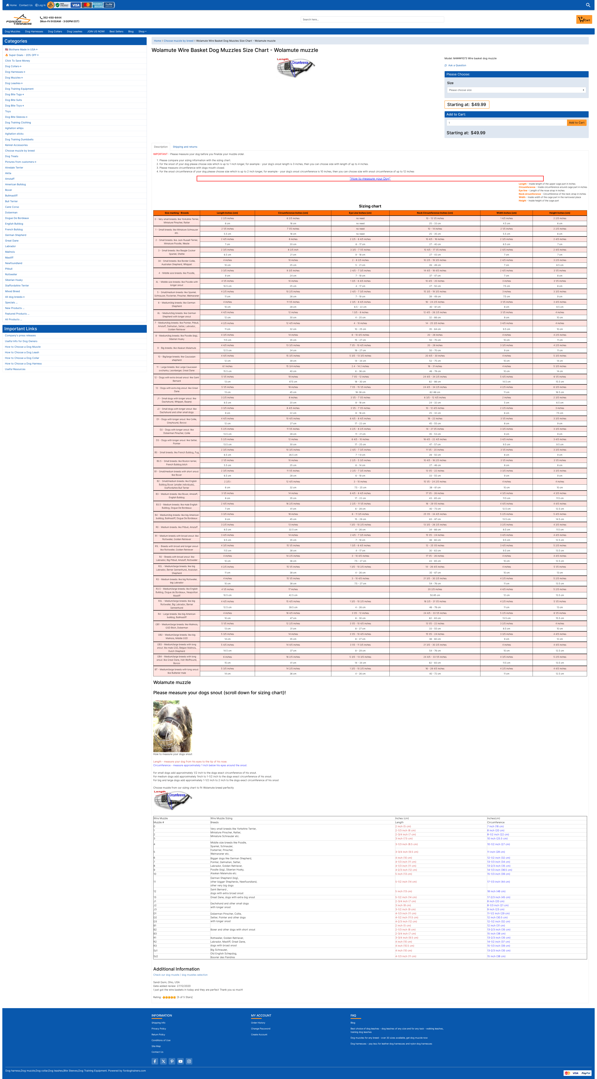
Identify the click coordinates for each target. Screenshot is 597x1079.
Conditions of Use (161, 1040)
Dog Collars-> (13, 66)
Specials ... (11, 302)
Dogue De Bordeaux (17, 218)
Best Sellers (116, 31)
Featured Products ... (17, 313)
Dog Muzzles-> (14, 77)
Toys (8, 111)
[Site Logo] (19, 19)
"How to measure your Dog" (370, 178)
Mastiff (9, 257)
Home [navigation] (157, 40)
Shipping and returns (185, 146)
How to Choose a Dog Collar (22, 357)
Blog (131, 31)
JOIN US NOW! (96, 31)
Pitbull (8, 268)
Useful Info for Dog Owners (21, 341)
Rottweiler (11, 274)
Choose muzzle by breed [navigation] (178, 40)
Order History (258, 1022)
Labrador (10, 246)
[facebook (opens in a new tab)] (155, 1061)
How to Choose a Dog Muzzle (23, 346)
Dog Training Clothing (18, 122)
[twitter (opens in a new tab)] (163, 1061)
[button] (588, 5)
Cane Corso (12, 206)
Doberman (11, 212)
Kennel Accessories (16, 145)
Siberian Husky (14, 279)
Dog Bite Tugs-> (14, 94)
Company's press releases (20, 335)
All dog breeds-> (15, 296)
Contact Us (25, 5)
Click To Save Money (17, 60)
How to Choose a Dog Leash (22, 352)
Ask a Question (456, 65)
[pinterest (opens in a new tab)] (172, 1061)
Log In (41, 5)
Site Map (156, 1046)
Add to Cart (577, 122)
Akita (8, 173)
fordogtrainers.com (134, 1070)
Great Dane (12, 240)
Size (450, 83)
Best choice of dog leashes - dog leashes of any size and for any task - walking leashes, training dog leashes (397, 1030)
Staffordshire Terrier (17, 285)
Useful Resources (15, 369)
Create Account (259, 1034)
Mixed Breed (12, 291)
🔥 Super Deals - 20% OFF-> (22, 55)
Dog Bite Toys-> (14, 105)
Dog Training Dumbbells (19, 139)
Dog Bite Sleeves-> (16, 116)
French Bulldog (14, 229)
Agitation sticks (14, 133)
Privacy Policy (159, 1028)
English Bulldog (14, 223)
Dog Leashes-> (14, 83)
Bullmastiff (11, 195)
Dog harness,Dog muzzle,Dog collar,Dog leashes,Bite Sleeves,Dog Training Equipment (56, 1070)
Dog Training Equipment (19, 88)
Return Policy (158, 1034)
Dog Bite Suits (13, 99)
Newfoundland (13, 263)
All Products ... (13, 319)
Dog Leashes (74, 31)
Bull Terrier (11, 201)
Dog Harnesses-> (15, 71)
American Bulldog (15, 184)
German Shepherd (15, 235)
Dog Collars (55, 31)
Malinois (10, 251)
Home (13, 5)
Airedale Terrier (14, 167)
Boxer (8, 189)
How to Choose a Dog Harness (23, 363)
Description (161, 146)
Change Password (260, 1028)
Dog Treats (11, 156)
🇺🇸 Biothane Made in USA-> (21, 49)
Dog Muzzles (12, 31)
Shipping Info (158, 1022)
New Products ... (14, 308)
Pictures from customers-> (20, 161)
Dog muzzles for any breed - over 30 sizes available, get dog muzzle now (389, 1037)
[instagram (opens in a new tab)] (189, 1061)
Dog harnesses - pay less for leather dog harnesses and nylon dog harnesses (391, 1043)
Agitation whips (14, 128)
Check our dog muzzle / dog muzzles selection (180, 974)
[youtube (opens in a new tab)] (180, 1061)
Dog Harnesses (34, 31)
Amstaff (9, 178)
